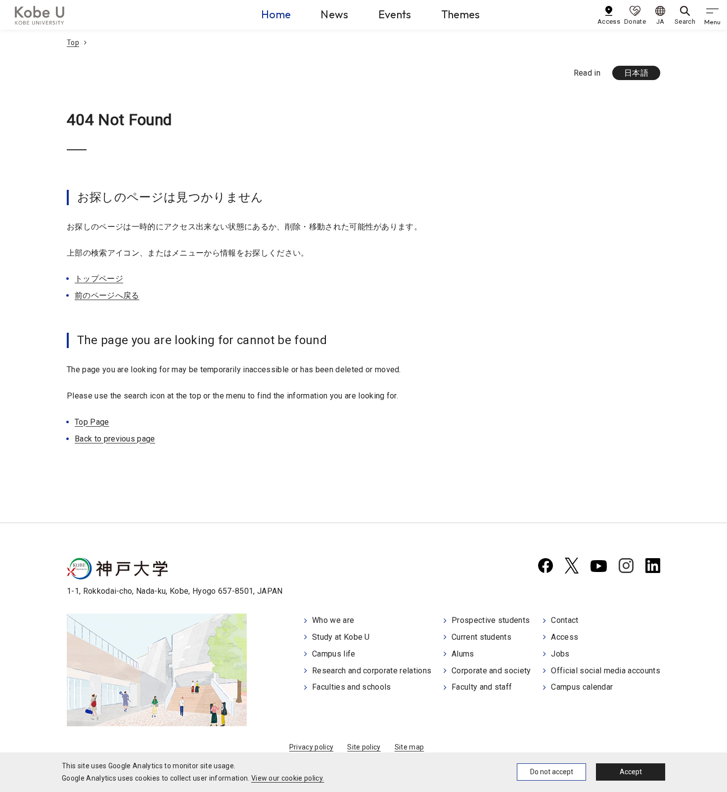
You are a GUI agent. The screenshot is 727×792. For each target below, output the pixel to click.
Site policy (364, 747)
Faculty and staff (482, 687)
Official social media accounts (605, 670)
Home (276, 14)
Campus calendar (582, 687)
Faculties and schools (351, 687)
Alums (463, 654)
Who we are (333, 620)
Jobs (560, 654)
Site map (409, 747)
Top (73, 42)
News (334, 14)
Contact (564, 620)
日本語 (636, 73)
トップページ (99, 278)
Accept (631, 772)
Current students (481, 637)
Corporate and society (491, 670)
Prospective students (491, 620)
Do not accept (551, 772)
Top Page (92, 422)
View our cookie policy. (287, 778)
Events (394, 14)
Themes (460, 14)
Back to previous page (115, 438)
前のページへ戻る (107, 295)
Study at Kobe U (341, 637)
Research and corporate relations (371, 670)
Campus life (334, 654)
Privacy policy (311, 747)
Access (564, 637)
